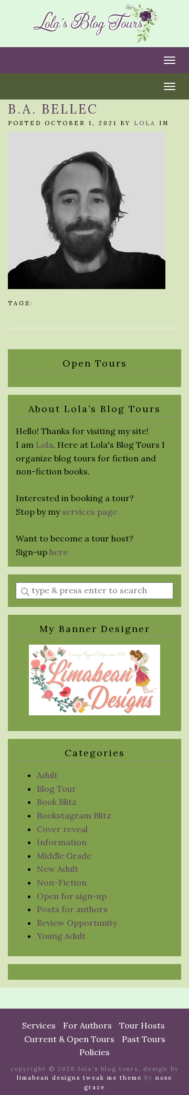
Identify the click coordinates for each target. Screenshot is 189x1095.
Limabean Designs (48, 1077)
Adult (47, 775)
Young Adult (61, 936)
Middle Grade (64, 855)
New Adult (57, 869)
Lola (145, 123)
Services (39, 1025)
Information (62, 842)
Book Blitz (57, 802)
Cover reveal (62, 829)
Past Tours (143, 1039)
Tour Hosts (142, 1025)
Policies (94, 1052)
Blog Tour (56, 788)
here (58, 552)
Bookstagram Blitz (74, 815)
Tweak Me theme (112, 1077)
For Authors (87, 1025)
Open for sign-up (72, 896)
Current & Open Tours (69, 1039)
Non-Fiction (62, 882)
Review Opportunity (77, 922)
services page (89, 511)
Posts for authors (72, 909)
